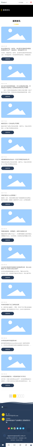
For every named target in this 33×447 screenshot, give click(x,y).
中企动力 (18, 440)
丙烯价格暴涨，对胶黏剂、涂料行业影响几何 (14, 231)
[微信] (12, 428)
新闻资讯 (6, 10)
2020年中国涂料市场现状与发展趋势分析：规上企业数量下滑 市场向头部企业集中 (16, 267)
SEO (25, 438)
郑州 (21, 440)
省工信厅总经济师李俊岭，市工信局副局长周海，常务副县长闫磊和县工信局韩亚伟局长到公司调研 (16, 86)
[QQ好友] (17, 428)
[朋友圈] (15, 428)
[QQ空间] (20, 428)
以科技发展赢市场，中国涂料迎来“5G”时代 (13, 376)
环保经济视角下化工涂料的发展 (10, 304)
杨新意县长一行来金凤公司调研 (10, 123)
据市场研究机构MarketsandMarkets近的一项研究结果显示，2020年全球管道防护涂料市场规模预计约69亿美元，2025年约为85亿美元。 (15, 345)
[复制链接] (23, 428)
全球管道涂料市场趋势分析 (9, 340)
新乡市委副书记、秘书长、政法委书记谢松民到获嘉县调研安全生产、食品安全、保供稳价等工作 (16, 49)
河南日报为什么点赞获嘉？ (9, 195)
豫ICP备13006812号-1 (12, 438)
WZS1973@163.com (12, 415)
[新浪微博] (9, 428)
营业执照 (21, 438)
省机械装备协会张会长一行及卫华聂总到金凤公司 (15, 159)
